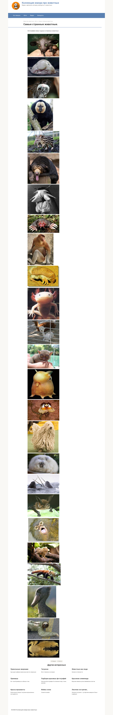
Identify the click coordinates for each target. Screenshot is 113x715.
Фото (25, 15)
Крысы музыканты (18, 690)
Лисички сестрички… (80, 690)
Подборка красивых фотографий (53, 678)
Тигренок (44, 669)
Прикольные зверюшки (19, 669)
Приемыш (14, 678)
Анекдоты (40, 15)
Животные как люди (80, 669)
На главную (16, 15)
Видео (32, 15)
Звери (54, 661)
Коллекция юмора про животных (40, 2)
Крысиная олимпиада (80, 678)
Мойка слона (46, 690)
